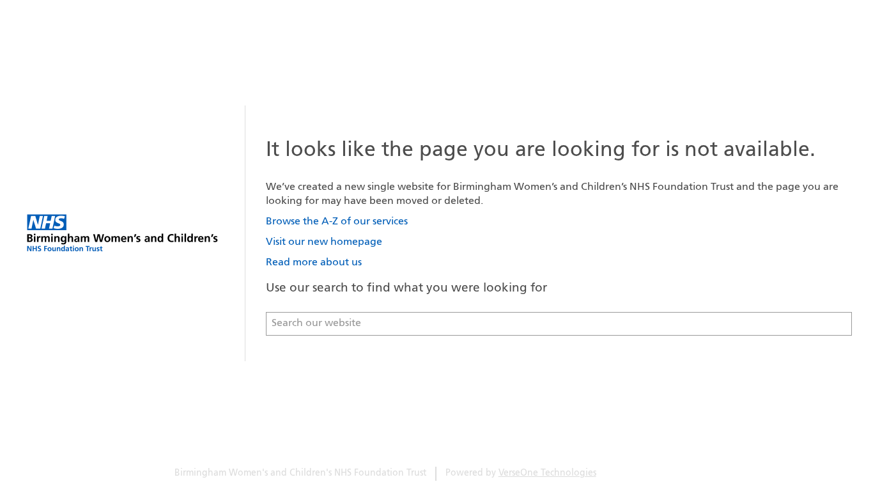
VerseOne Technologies (547, 473)
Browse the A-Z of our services (337, 222)
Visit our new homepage (324, 242)
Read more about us (314, 263)
